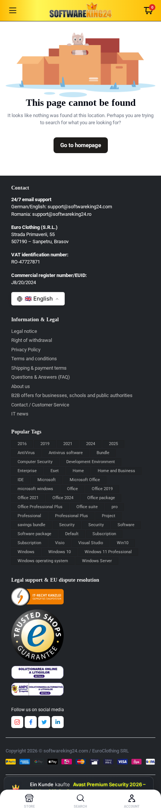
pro (115, 506)
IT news (19, 414)
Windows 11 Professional (108, 551)
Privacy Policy (25, 349)
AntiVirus (26, 452)
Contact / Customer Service (40, 405)
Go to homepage (80, 145)
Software (126, 524)
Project (108, 515)
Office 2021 (28, 497)
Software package (34, 533)
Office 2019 (102, 488)
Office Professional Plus (40, 506)
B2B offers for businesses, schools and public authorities (72, 395)
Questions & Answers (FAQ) (40, 377)
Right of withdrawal (31, 340)
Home (78, 470)
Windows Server (97, 560)
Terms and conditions (34, 358)
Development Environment (90, 461)
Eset (55, 470)
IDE (21, 479)
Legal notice (24, 331)
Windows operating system (43, 560)
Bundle (103, 452)
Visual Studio (90, 542)
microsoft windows (35, 488)
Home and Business (116, 470)
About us (20, 386)
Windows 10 (59, 551)
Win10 (122, 542)
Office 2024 (62, 497)
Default (72, 533)
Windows (26, 551)
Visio (59, 542)
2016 (22, 443)
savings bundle (31, 524)
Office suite (87, 506)
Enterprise (27, 470)
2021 (67, 443)
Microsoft (46, 479)
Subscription (104, 533)
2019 (44, 443)
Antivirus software (66, 452)
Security (67, 524)
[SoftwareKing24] (80, 10)
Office (72, 488)
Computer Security (35, 461)
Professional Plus (71, 515)
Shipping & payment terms (39, 368)
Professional (29, 515)
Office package (101, 497)
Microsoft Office (85, 479)
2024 (90, 443)
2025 (113, 443)
